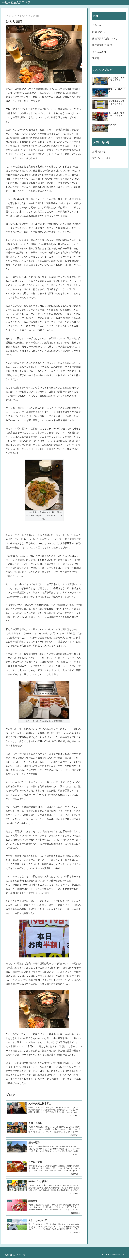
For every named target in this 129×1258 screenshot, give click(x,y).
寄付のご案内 (99, 51)
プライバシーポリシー (103, 158)
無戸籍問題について (102, 45)
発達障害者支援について (104, 38)
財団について (99, 32)
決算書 (95, 58)
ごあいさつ (98, 25)
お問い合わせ (99, 151)
